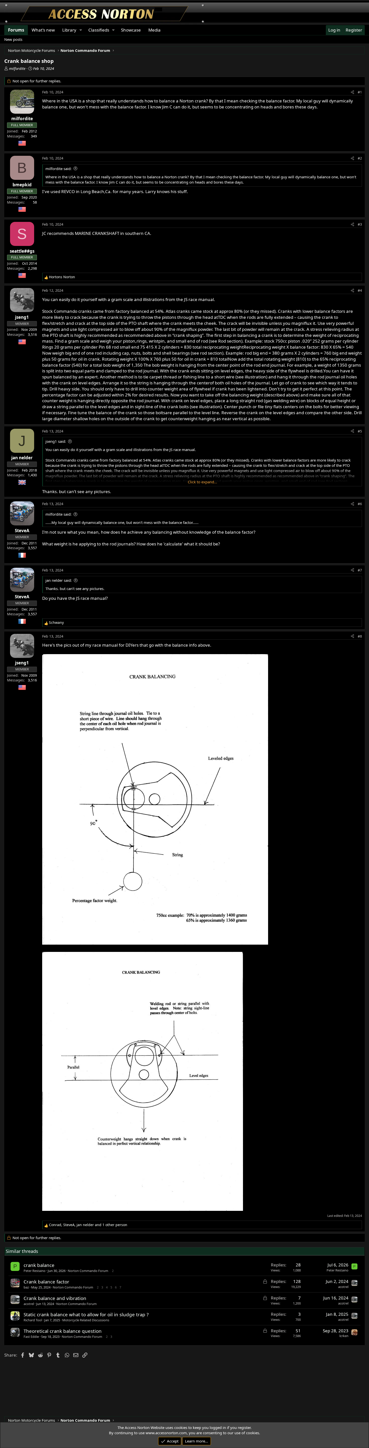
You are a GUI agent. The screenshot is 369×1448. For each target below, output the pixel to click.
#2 (360, 158)
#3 (360, 224)
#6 (360, 503)
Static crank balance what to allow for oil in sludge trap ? (86, 1314)
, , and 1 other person (88, 1224)
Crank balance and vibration (55, 1298)
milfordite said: (58, 168)
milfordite (17, 68)
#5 (360, 431)
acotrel (343, 1286)
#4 (360, 290)
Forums (16, 30)
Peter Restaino (34, 1270)
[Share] (352, 92)
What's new (43, 30)
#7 (360, 570)
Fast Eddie (31, 1336)
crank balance (39, 1265)
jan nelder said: (58, 580)
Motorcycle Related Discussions (85, 1320)
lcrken (343, 1336)
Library (69, 30)
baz (26, 1287)
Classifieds (98, 30)
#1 (360, 92)
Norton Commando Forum (88, 1270)
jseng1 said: (55, 441)
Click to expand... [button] (202, 481)
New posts (13, 39)
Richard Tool (33, 1320)
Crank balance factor (46, 1281)
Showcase (131, 30)
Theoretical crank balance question (63, 1331)
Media (154, 30)
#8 (360, 636)
